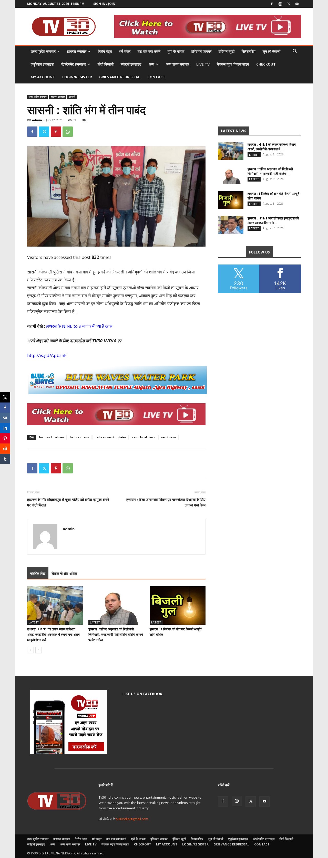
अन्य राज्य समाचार (177, 64)
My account (43, 77)
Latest (34, 622)
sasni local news (143, 437)
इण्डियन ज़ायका (201, 51)
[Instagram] (280, 4)
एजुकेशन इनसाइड (42, 64)
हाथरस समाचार (76, 51)
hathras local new (51, 437)
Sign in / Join (104, 4)
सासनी (72, 97)
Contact (156, 77)
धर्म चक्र (124, 51)
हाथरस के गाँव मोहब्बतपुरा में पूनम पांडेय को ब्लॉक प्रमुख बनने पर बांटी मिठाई (68, 502)
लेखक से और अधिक (64, 573)
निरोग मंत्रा (105, 51)
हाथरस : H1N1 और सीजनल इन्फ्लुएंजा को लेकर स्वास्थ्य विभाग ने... (273, 220)
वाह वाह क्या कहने (149, 51)
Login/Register (77, 77)
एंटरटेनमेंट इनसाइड (73, 64)
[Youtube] (297, 4)
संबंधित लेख (37, 573)
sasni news (168, 437)
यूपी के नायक (176, 51)
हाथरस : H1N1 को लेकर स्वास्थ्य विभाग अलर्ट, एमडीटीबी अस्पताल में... (272, 146)
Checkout (266, 64)
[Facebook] (271, 4)
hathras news (79, 437)
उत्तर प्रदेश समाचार (43, 51)
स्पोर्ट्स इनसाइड (131, 64)
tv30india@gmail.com (132, 819)
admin (37, 120)
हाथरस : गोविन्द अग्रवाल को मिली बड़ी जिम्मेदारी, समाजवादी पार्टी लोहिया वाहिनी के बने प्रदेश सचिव (115, 634)
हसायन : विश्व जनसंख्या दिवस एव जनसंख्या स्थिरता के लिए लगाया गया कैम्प (166, 502)
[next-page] (38, 650)
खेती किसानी (106, 64)
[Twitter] (288, 4)
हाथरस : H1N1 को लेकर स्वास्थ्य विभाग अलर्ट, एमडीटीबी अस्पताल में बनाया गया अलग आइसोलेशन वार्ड (53, 634)
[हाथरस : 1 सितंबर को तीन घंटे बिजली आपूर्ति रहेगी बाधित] (178, 605)
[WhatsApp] (68, 131)
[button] (295, 51)
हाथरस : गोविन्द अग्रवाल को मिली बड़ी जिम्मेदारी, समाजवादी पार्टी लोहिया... (270, 171)
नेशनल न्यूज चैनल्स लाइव (233, 64)
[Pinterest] (56, 131)
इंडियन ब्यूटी (226, 51)
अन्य (151, 64)
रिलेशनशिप (248, 51)
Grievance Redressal (119, 77)
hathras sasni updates (110, 437)
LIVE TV (203, 64)
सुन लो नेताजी (271, 51)
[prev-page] (30, 650)
